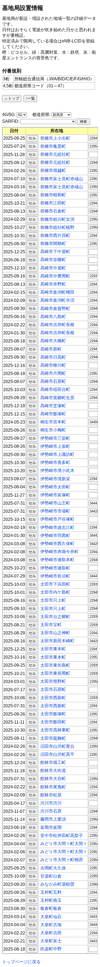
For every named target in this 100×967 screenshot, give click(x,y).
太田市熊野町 (53, 681)
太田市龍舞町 (53, 738)
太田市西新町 (53, 697)
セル (32, 138)
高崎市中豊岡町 (55, 275)
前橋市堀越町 (53, 170)
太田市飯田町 (53, 722)
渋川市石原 (51, 811)
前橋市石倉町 (53, 211)
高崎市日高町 (53, 357)
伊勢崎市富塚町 (55, 495)
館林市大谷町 (53, 778)
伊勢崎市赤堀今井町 (59, 551)
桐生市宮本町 (53, 422)
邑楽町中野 (51, 949)
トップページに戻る (21, 961)
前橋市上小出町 (55, 138)
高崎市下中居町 (55, 251)
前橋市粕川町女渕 (57, 219)
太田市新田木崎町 (57, 640)
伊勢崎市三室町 (55, 438)
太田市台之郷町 (55, 616)
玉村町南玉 (51, 900)
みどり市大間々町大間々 (63, 843)
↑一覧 (30, 98)
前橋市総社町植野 (57, 227)
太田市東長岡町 (55, 673)
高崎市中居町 (53, 267)
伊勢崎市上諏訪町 (57, 454)
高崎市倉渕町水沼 (57, 300)
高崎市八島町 (53, 316)
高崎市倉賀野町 (55, 308)
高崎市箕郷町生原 (57, 397)
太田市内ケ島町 (55, 592)
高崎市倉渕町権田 (57, 292)
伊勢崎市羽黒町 (55, 535)
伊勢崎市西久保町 (57, 543)
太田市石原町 (53, 689)
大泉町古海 (51, 924)
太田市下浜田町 (55, 584)
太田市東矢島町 (55, 665)
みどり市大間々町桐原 (61, 859)
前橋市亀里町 (53, 146)
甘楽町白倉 (51, 876)
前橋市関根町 (53, 243)
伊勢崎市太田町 (55, 486)
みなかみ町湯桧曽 (57, 884)
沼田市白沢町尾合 (57, 746)
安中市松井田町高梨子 (61, 835)
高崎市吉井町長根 (57, 324)
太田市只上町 (53, 600)
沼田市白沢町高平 (57, 754)
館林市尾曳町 (53, 786)
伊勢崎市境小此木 (57, 470)
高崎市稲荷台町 (55, 389)
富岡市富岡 (51, 827)
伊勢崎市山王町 (55, 503)
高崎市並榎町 (53, 259)
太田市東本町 (53, 649)
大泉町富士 (51, 941)
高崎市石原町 (53, 381)
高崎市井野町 (53, 284)
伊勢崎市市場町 (55, 511)
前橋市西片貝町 (55, 235)
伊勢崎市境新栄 (55, 478)
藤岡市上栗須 (53, 819)
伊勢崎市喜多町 (55, 462)
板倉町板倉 (51, 908)
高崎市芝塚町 (53, 405)
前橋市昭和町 (53, 195)
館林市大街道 (53, 770)
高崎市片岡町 (53, 373)
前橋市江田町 (53, 203)
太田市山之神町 (55, 632)
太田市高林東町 (55, 730)
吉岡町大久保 (53, 867)
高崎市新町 (51, 349)
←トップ (11, 98)
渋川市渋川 (51, 803)
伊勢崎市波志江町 (57, 527)
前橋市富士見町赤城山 (61, 178)
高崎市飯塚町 (53, 414)
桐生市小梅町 (53, 430)
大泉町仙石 (51, 916)
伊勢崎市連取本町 (57, 559)
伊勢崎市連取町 (55, 567)
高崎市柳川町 (53, 365)
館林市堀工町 (53, 762)
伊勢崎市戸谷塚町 (57, 519)
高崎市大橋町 (53, 340)
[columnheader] (14, 130)
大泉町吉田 (51, 932)
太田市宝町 (51, 624)
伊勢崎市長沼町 (55, 575)
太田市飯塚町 (53, 714)
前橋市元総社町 (55, 154)
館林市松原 (51, 794)
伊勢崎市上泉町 (55, 446)
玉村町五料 (51, 892)
